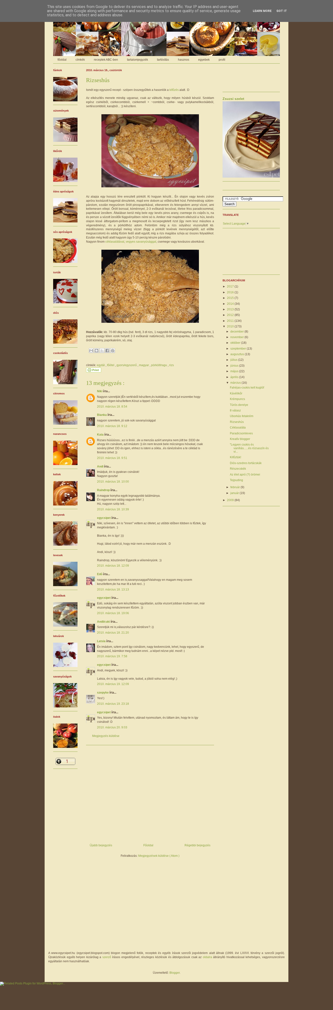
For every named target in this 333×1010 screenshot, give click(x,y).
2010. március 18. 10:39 (113, 509)
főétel (111, 365)
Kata (100, 434)
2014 (231, 303)
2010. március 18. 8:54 (112, 406)
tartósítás (163, 59)
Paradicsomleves (241, 433)
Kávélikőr (236, 393)
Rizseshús (237, 422)
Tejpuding (236, 480)
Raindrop (103, 490)
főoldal (62, 59)
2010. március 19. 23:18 (113, 703)
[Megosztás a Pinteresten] (112, 350)
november (237, 337)
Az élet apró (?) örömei (245, 474)
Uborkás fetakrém (241, 416)
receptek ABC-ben (106, 59)
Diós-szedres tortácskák (246, 463)
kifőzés (174, 90)
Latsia (101, 641)
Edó (100, 574)
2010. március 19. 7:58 (112, 656)
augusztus (237, 354)
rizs (171, 365)
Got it (281, 11)
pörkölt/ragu (159, 365)
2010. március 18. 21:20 (113, 632)
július (234, 360)
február (235, 487)
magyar (144, 365)
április (234, 377)
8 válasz (235, 410)
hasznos (183, 59)
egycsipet (104, 518)
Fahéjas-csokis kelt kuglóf (247, 387)
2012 (231, 315)
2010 (231, 326)
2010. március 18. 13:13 (113, 589)
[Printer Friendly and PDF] (93, 371)
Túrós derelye (239, 405)
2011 (231, 321)
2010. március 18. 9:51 (112, 458)
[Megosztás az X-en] (101, 350)
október (235, 342)
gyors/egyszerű (127, 365)
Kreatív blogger (240, 439)
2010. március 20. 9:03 (112, 727)
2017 (231, 286)
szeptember (238, 348)
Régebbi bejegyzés (197, 845)
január (235, 493)
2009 (231, 500)
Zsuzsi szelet (233, 99)
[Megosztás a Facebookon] (107, 350)
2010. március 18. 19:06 (113, 613)
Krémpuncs (237, 399)
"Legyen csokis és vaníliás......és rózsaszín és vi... (249, 448)
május (234, 371)
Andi (100, 466)
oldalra (207, 957)
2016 (231, 292)
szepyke (103, 692)
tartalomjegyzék (137, 59)
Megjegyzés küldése (105, 736)
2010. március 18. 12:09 (113, 565)
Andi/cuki (104, 621)
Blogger (174, 972)
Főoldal (148, 845)
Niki (100, 391)
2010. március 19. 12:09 (113, 684)
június (234, 365)
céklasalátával (114, 241)
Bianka (102, 415)
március (236, 382)
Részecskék (238, 468)
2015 (231, 298)
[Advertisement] (150, 792)
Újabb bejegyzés (101, 845)
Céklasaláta (238, 427)
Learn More (262, 11)
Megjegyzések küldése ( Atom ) (158, 856)
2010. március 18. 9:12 (112, 426)
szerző (106, 957)
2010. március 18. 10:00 (113, 481)
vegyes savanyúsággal (141, 241)
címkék (80, 59)
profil (222, 59)
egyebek (204, 59)
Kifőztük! (235, 457)
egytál (101, 365)
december (237, 331)
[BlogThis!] (96, 350)
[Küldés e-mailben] (91, 350)
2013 (231, 309)
